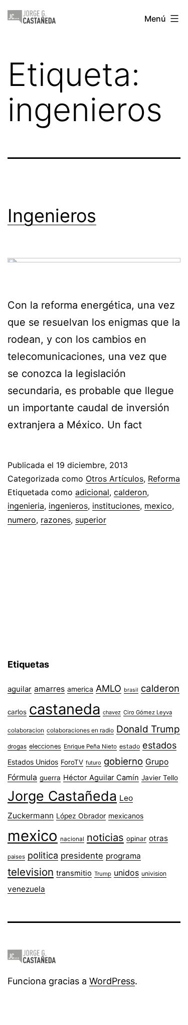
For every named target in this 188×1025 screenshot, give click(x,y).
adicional (92, 492)
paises (16, 856)
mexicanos (125, 816)
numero (22, 520)
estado (129, 746)
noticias (105, 837)
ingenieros (68, 506)
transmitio (74, 873)
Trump (102, 873)
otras (158, 838)
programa (123, 856)
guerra (50, 778)
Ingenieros (52, 216)
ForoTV (72, 762)
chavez (112, 712)
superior (90, 520)
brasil (131, 690)
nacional (72, 839)
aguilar (20, 689)
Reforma (164, 479)
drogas (17, 746)
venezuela (26, 889)
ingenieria (26, 506)
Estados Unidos (33, 762)
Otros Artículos (114, 479)
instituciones (116, 506)
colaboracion (26, 730)
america (80, 689)
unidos (126, 873)
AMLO (108, 688)
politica (43, 855)
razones (56, 520)
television (31, 872)
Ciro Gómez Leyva (147, 712)
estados (159, 745)
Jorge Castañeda (62, 796)
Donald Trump (148, 729)
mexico (158, 506)
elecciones (45, 746)
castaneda (64, 709)
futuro (93, 762)
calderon (130, 492)
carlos (17, 712)
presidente (82, 856)
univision (153, 873)
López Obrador (81, 816)
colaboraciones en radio (80, 730)
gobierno (123, 761)
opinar (136, 838)
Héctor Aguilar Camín (101, 777)
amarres (49, 689)
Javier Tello (159, 778)
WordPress (112, 981)
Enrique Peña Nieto (90, 746)
